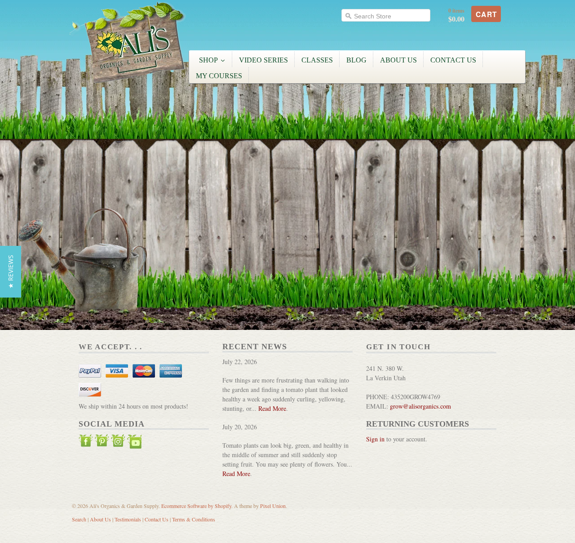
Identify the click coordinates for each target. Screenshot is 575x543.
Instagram (118, 442)
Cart (486, 14)
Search (79, 519)
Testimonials (128, 519)
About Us (100, 519)
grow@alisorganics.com (420, 406)
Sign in (375, 439)
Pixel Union (273, 505)
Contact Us (156, 519)
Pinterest (102, 442)
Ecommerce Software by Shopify (196, 505)
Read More (272, 408)
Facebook (86, 442)
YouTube (134, 442)
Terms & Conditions (193, 519)
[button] (10, 272)
